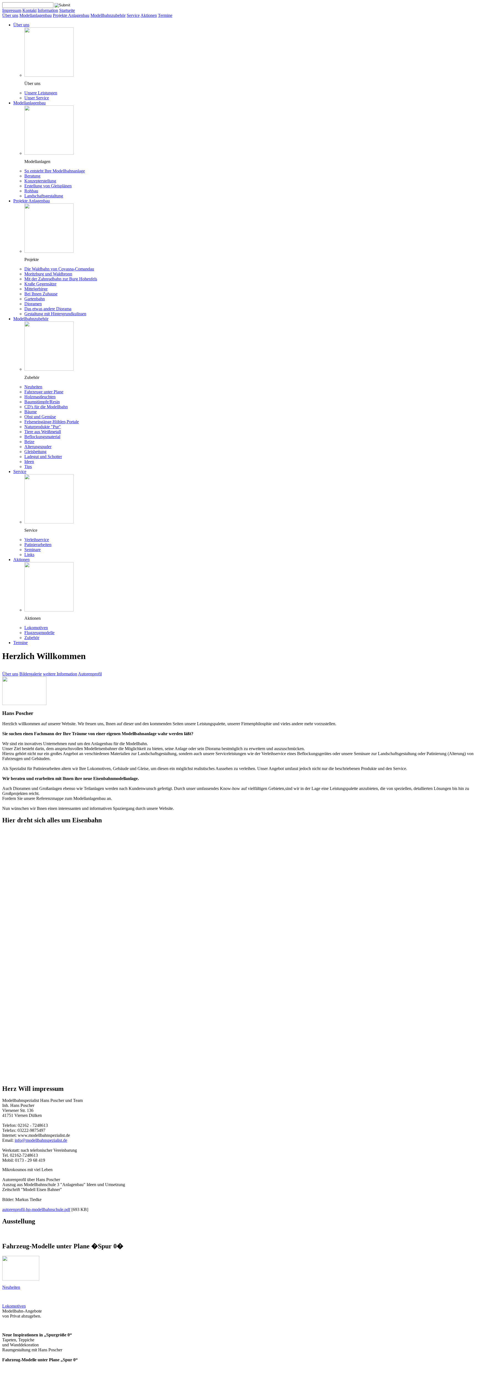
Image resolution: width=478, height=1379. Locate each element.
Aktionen (149, 15)
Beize (29, 441)
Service (133, 15)
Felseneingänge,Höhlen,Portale (51, 421)
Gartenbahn (34, 298)
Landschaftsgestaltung (43, 195)
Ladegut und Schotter (43, 456)
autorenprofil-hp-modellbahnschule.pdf (36, 1209)
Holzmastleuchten (40, 396)
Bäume (30, 411)
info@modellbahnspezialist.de (41, 1140)
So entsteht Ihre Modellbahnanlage (54, 171)
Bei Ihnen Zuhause (41, 293)
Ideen (29, 461)
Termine (165, 15)
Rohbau (31, 190)
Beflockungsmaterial (42, 436)
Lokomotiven (36, 627)
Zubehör (31, 637)
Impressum (11, 10)
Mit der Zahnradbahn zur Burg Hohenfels (60, 279)
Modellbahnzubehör (108, 15)
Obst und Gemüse (40, 416)
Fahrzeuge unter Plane (43, 391)
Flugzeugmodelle (39, 632)
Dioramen (33, 303)
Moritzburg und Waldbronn (48, 274)
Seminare (32, 549)
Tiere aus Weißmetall (42, 431)
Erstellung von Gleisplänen (48, 186)
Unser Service (36, 97)
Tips (28, 466)
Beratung (32, 176)
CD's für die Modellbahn (46, 406)
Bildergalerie (30, 674)
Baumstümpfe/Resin (42, 401)
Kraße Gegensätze (40, 284)
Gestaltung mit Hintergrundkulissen (55, 313)
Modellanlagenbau (35, 15)
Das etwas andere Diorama (47, 308)
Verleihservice (36, 539)
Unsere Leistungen (40, 93)
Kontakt (29, 10)
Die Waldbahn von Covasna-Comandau (59, 269)
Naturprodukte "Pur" (42, 426)
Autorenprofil (90, 674)
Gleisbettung (35, 451)
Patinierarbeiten (37, 544)
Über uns (10, 15)
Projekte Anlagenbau (71, 15)
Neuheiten (33, 386)
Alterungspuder (37, 446)
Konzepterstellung (40, 181)
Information (48, 10)
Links (29, 554)
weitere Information (60, 674)
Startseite (67, 10)
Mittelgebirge (36, 288)
